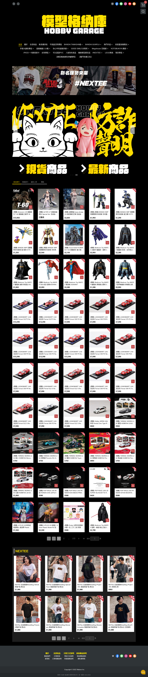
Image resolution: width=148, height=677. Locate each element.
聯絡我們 (47, 656)
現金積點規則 (81, 656)
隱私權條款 (81, 658)
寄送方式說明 (68, 656)
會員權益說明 (81, 653)
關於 (47, 653)
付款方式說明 (69, 653)
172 (73, 538)
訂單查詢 (57, 656)
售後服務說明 (68, 658)
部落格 (47, 658)
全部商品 (57, 653)
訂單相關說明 (57, 658)
